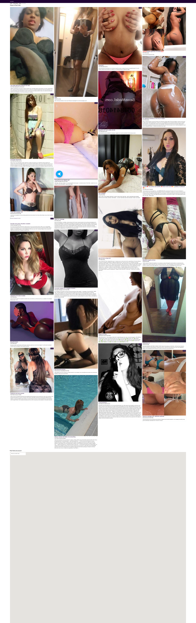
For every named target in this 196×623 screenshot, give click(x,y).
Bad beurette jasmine (60, 369)
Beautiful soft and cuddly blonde (107, 130)
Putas (11, 3)
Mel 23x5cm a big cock (105, 258)
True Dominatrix (103, 402)
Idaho (20, 3)
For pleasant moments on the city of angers (154, 118)
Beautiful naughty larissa (149, 260)
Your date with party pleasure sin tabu (20, 85)
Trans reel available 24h (16, 212)
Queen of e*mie (103, 334)
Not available (102, 193)
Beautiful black (14, 342)
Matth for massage (59, 219)
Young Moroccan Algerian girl (62, 180)
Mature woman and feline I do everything (65, 436)
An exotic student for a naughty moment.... (65, 288)
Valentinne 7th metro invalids (17, 295)
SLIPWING (12, 1)
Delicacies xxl (146, 343)
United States (15, 3)
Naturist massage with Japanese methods (153, 416)
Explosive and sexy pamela (17, 393)
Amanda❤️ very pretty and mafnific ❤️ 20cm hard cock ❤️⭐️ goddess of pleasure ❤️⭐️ (164, 187)
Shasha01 (101, 65)
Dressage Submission (15, 159)
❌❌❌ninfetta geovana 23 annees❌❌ (153, 51)
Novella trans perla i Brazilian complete (20, 223)
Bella (56, 97)
